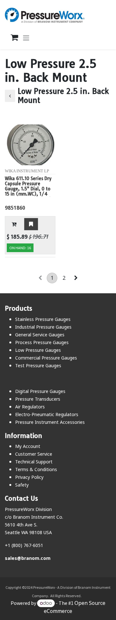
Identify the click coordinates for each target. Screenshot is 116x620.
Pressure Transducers (37, 399)
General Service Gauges (39, 335)
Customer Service (33, 454)
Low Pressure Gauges (38, 350)
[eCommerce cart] (11, 37)
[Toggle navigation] (26, 37)
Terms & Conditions (36, 469)
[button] (14, 224)
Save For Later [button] (31, 224)
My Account (27, 446)
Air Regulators (30, 407)
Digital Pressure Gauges (40, 391)
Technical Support (34, 462)
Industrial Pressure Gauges (43, 327)
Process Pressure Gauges (42, 342)
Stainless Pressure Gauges (43, 319)
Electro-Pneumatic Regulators (46, 414)
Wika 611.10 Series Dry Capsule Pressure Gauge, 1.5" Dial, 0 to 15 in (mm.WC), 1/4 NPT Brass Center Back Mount (28, 186)
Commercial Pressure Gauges (46, 358)
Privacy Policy (29, 477)
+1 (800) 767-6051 (24, 545)
